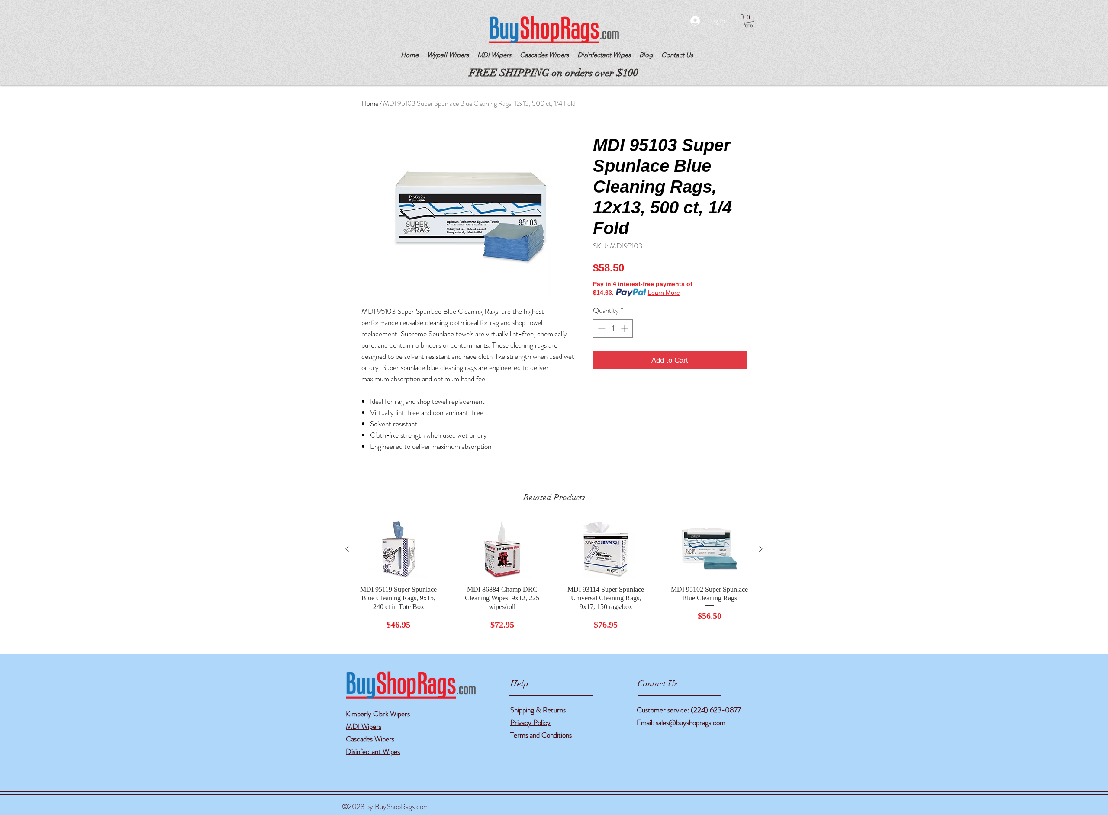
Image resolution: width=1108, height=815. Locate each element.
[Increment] (625, 328)
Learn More (664, 292)
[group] (554, 575)
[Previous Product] (347, 549)
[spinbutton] (613, 328)
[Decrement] (600, 328)
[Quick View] (399, 549)
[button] (749, 20)
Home (369, 103)
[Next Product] (761, 549)
